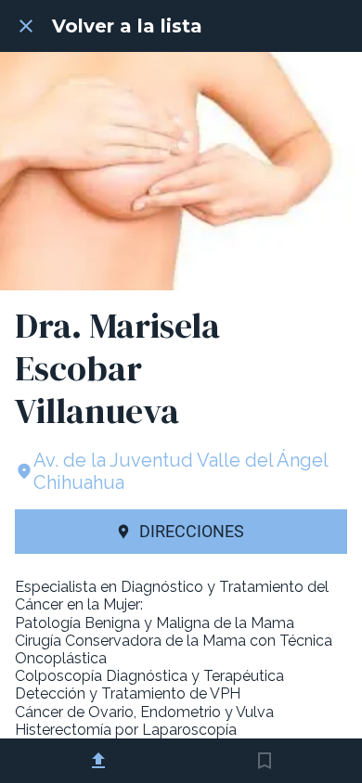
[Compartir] (98, 760)
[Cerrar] (26, 26)
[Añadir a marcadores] (264, 760)
